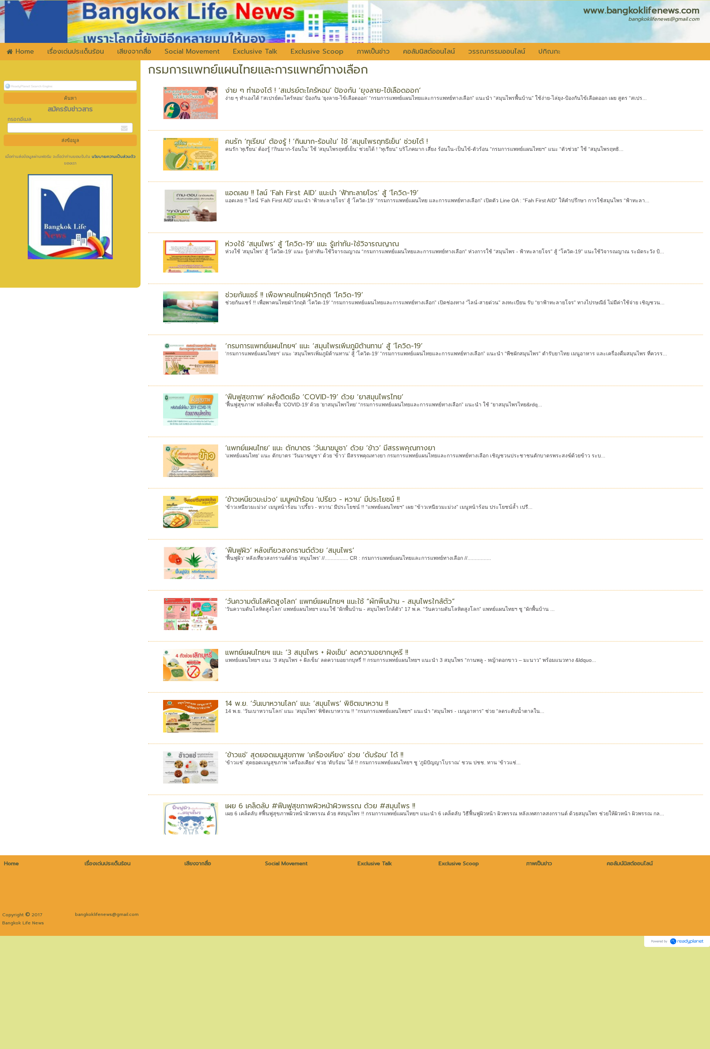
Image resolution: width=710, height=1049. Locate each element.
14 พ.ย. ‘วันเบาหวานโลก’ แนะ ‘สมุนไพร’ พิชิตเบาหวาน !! (306, 703)
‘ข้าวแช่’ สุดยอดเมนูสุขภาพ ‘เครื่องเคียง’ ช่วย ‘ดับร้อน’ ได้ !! (314, 754)
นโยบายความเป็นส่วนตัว (112, 156)
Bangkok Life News (23, 923)
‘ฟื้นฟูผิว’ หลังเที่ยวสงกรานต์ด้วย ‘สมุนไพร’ (289, 550)
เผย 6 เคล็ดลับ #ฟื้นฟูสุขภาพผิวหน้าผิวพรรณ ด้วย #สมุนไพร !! (320, 806)
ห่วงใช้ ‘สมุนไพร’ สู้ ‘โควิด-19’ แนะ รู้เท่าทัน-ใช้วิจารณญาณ (312, 243)
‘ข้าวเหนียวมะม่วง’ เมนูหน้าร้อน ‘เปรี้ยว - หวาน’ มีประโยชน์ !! (312, 499)
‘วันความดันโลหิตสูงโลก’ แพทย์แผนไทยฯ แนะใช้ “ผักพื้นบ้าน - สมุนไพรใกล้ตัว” (340, 601)
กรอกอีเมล (19, 119)
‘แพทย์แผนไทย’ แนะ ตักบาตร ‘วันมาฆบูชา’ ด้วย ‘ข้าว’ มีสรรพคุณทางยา (330, 448)
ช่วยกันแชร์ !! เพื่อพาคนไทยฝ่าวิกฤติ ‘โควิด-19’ (294, 295)
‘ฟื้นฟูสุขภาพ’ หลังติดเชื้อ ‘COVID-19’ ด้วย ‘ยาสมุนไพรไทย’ (314, 397)
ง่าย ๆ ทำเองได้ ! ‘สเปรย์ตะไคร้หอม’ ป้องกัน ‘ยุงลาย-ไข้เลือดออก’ (323, 90)
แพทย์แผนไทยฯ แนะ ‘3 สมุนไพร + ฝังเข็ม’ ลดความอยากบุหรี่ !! (316, 652)
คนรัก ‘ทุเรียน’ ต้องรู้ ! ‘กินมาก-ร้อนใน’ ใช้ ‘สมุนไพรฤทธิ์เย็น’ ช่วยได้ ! (326, 141)
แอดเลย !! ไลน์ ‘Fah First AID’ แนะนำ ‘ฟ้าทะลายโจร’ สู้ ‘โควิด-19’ (322, 192)
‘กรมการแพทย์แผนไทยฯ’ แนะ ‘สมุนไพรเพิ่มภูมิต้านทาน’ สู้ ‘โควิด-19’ (324, 346)
